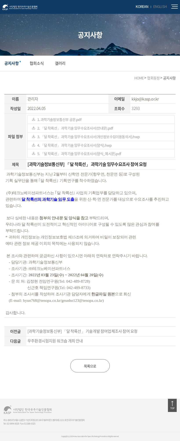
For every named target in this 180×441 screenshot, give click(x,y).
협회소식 (37, 63)
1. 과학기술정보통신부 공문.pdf (59, 119)
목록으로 (90, 366)
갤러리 (60, 63)
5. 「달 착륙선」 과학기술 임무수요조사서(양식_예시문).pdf (79, 153)
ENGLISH (160, 6)
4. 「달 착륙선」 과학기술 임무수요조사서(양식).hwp (74, 145)
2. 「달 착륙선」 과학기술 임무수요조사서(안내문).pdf (75, 128)
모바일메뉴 (174, 6)
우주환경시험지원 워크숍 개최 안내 (55, 341)
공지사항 (11, 63)
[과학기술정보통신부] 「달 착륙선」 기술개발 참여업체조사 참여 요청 (82, 331)
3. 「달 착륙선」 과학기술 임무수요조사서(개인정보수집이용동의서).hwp (88, 136)
